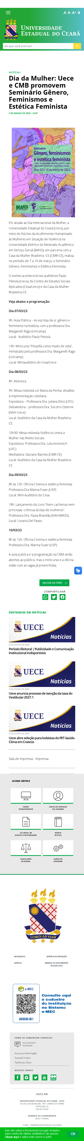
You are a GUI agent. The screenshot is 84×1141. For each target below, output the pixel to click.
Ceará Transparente (26, 808)
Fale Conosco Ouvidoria (29, 1044)
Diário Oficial (58, 834)
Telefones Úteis (23, 1062)
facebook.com (18, 1077)
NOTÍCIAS (14, 72)
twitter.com (35, 1077)
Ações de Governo (58, 860)
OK (73, 1134)
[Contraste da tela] (78, 12)
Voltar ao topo (52, 582)
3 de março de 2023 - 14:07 (23, 113)
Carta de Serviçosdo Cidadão (58, 808)
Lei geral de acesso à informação (26, 834)
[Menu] (8, 12)
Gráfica (18, 963)
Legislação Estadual (26, 860)
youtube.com (44, 1077)
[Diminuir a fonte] (69, 12)
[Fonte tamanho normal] (64, 12)
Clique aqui (12, 1137)
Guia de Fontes (23, 1057)
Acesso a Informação (26, 1053)
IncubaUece (19, 956)
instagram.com (26, 1077)
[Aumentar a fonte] (74, 12)
